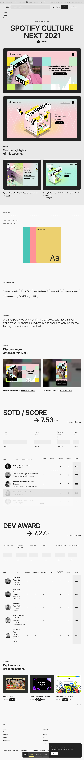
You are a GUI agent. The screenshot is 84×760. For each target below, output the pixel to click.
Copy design (9, 296)
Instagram (42, 750)
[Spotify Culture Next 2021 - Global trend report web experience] (61, 174)
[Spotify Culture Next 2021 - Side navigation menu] (22, 174)
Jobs (44, 732)
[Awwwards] (7, 7)
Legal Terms (16, 750)
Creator (31, 754)
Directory (5, 737)
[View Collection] (15, 684)
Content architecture (71, 291)
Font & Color (38, 754)
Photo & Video (23, 296)
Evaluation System (74, 422)
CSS (34, 296)
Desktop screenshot (10, 391)
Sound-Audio (55, 291)
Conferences (6, 740)
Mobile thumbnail (66, 390)
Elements (5, 734)
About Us (45, 740)
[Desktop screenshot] (22, 373)
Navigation (49, 198)
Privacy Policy (24, 750)
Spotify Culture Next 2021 (42, 32)
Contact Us (46, 743)
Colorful (26, 291)
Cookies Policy (7, 750)
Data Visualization (40, 291)
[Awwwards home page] (25, 754)
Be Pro (64, 7)
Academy (45, 729)
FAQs (44, 737)
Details (45, 754)
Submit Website (74, 7)
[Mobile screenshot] (62, 373)
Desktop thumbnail (28, 390)
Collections (6, 732)
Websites (5, 729)
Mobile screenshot (49, 391)
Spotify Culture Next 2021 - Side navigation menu (20, 193)
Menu (8, 195)
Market (45, 734)
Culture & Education (11, 291)
